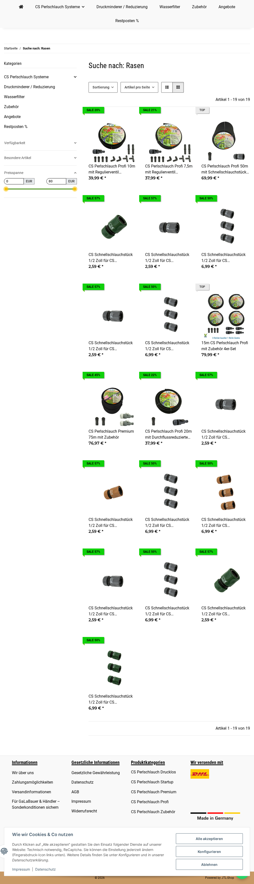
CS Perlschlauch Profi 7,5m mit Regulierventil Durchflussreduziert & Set (168, 169)
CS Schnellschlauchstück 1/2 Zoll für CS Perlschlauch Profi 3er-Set (167, 346)
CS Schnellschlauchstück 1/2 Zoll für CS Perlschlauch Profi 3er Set (167, 523)
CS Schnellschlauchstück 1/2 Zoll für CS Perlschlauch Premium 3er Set (224, 258)
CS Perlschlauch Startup (152, 782)
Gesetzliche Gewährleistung (95, 772)
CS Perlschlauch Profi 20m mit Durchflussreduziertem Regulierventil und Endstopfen (168, 434)
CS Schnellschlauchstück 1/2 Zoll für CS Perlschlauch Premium (167, 258)
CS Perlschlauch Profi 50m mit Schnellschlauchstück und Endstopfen (224, 169)
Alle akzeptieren (209, 839)
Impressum (21, 869)
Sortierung (101, 87)
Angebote (12, 116)
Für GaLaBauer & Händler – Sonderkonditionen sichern (36, 804)
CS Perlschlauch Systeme (26, 77)
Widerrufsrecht (84, 811)
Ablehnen (209, 864)
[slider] (5, 189)
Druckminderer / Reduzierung (29, 86)
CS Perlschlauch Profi (150, 802)
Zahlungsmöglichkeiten (32, 782)
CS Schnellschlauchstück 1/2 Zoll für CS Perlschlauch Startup (111, 523)
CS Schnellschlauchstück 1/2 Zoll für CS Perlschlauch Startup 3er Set (223, 523)
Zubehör (11, 106)
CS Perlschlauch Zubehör (153, 811)
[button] (167, 87)
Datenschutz (45, 869)
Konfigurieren (209, 851)
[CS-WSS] (21, 7)
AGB (75, 792)
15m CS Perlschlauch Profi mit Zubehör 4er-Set (224, 345)
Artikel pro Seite (137, 87)
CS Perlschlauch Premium (153, 792)
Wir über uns (23, 772)
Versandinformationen (31, 792)
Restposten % (16, 126)
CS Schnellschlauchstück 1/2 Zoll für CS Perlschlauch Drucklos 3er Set (111, 699)
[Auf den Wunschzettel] (128, 123)
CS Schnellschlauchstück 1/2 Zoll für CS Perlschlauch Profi (111, 346)
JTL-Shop (228, 878)
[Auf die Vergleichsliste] (115, 123)
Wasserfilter (14, 96)
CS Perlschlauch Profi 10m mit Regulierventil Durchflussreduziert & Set (112, 169)
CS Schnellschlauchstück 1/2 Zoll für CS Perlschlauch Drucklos (111, 258)
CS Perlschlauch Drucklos (153, 772)
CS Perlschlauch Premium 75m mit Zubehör (111, 434)
